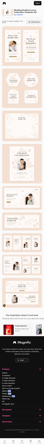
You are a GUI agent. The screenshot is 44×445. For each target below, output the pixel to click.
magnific (19, 15)
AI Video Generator (8, 381)
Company (6, 415)
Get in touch (7, 422)
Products (5, 369)
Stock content (7, 386)
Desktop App (8, 396)
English (22, 360)
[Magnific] (4, 3)
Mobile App (6, 399)
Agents (6, 391)
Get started (6, 409)
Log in (38, 3)
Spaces (4, 373)
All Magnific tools (8, 404)
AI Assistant (6, 375)
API (3, 401)
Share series (35, 22)
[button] (22, 360)
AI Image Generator (8, 378)
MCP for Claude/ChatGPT (11, 388)
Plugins (6, 394)
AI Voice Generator (8, 383)
